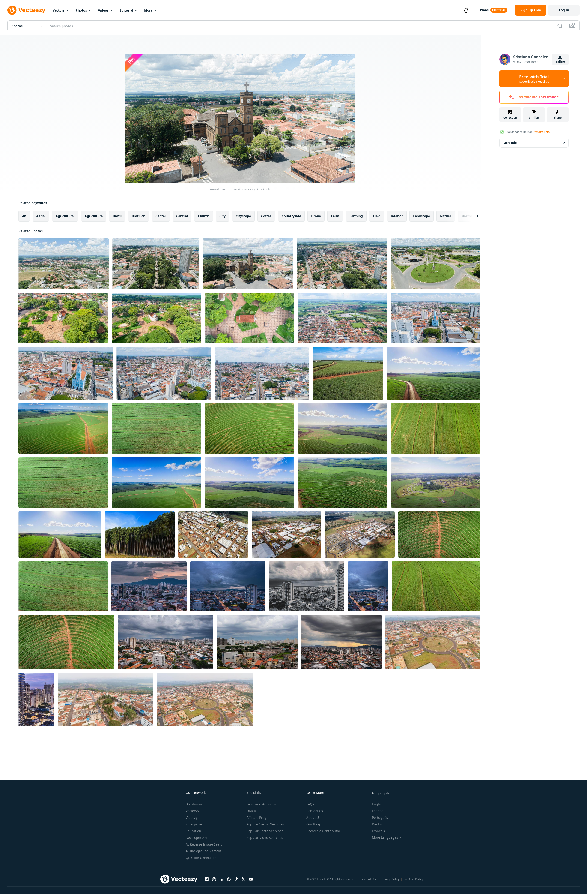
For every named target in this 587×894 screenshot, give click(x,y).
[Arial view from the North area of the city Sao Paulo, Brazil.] (165, 642)
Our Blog (313, 824)
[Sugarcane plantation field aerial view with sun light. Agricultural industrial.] (433, 373)
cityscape (243, 216)
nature (445, 216)
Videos (103, 10)
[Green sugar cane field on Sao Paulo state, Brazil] (348, 373)
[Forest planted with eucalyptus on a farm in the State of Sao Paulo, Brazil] (140, 534)
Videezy (191, 817)
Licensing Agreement (263, 804)
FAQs (310, 804)
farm (335, 216)
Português (380, 817)
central (182, 216)
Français (378, 831)
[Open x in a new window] (243, 879)
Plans (484, 10)
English (378, 804)
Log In (564, 10)
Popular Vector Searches (265, 824)
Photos (81, 10)
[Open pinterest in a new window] (229, 879)
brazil (117, 216)
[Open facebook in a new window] (207, 879)
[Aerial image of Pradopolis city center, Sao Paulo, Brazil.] (342, 318)
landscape (421, 216)
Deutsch (378, 824)
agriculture (94, 216)
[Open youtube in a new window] (251, 879)
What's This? (542, 132)
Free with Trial (534, 79)
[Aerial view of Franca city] (163, 373)
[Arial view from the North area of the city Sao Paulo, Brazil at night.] (149, 586)
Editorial (126, 10)
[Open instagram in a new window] (214, 879)
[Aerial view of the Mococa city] (63, 263)
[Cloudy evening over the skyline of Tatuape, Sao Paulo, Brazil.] (36, 699)
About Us (313, 817)
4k (24, 216)
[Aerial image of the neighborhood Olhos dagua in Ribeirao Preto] (435, 482)
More (148, 10)
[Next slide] (473, 216)
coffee (266, 216)
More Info (510, 143)
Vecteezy (192, 811)
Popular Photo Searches (265, 831)
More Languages (385, 837)
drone (316, 216)
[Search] (560, 26)
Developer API (196, 837)
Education (193, 831)
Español (378, 811)
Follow (560, 62)
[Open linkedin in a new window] (221, 879)
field (377, 216)
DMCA (251, 811)
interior (397, 216)
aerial (40, 216)
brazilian (138, 216)
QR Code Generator (201, 857)
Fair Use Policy (413, 879)
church (203, 216)
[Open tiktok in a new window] (236, 879)
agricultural (65, 216)
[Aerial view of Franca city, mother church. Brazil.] (435, 318)
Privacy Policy (390, 879)
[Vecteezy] (26, 10)
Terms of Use (368, 879)
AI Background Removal (204, 851)
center (160, 216)
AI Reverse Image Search (205, 844)
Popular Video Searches (265, 837)
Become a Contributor (323, 831)
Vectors (59, 10)
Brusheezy (194, 804)
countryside (291, 216)
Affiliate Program (260, 817)
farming (356, 216)
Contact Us (314, 811)
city (222, 216)
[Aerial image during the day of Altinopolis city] (432, 642)
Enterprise (194, 824)
